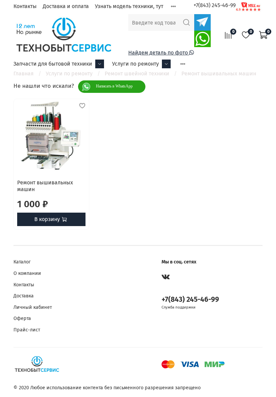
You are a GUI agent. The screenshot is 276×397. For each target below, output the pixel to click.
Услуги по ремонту (135, 64)
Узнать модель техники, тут (129, 6)
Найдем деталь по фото (158, 52)
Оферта (22, 318)
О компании (27, 273)
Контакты (25, 6)
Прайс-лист (26, 330)
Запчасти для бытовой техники (52, 64)
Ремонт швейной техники (137, 73)
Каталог (22, 262)
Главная (23, 73)
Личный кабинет (32, 307)
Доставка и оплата (66, 6)
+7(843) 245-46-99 (215, 5)
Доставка (23, 296)
